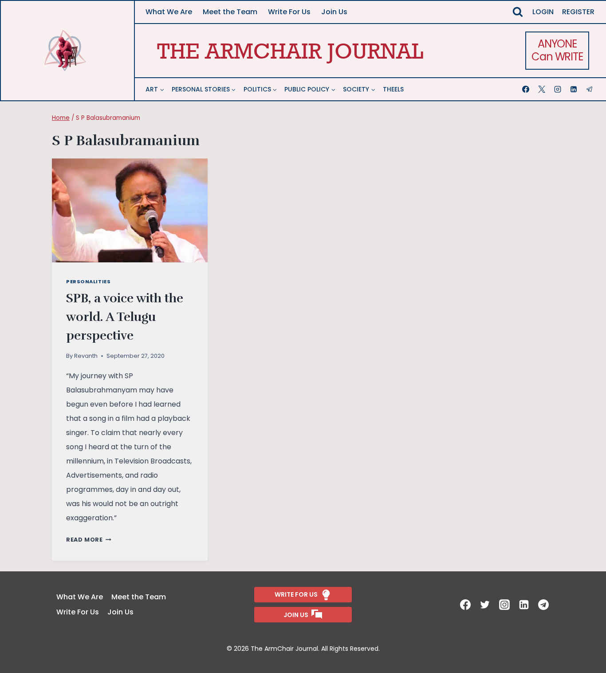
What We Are (169, 12)
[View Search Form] (518, 12)
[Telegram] (590, 89)
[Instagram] (559, 89)
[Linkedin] (574, 89)
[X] (543, 89)
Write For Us (289, 12)
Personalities (88, 281)
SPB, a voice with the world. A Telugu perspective (124, 317)
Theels (393, 89)
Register (578, 12)
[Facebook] (527, 89)
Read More (88, 539)
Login (543, 12)
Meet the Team (230, 12)
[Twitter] (486, 604)
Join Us (334, 12)
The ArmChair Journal (290, 50)
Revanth (86, 356)
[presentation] (130, 210)
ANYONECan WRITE (556, 50)
